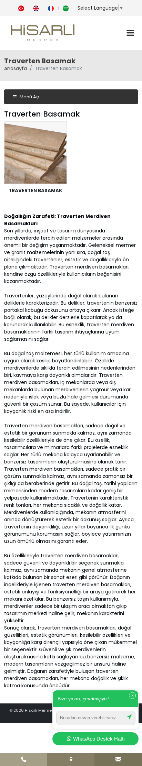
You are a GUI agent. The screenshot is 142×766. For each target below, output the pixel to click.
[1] (130, 33)
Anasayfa (15, 68)
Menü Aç (29, 97)
